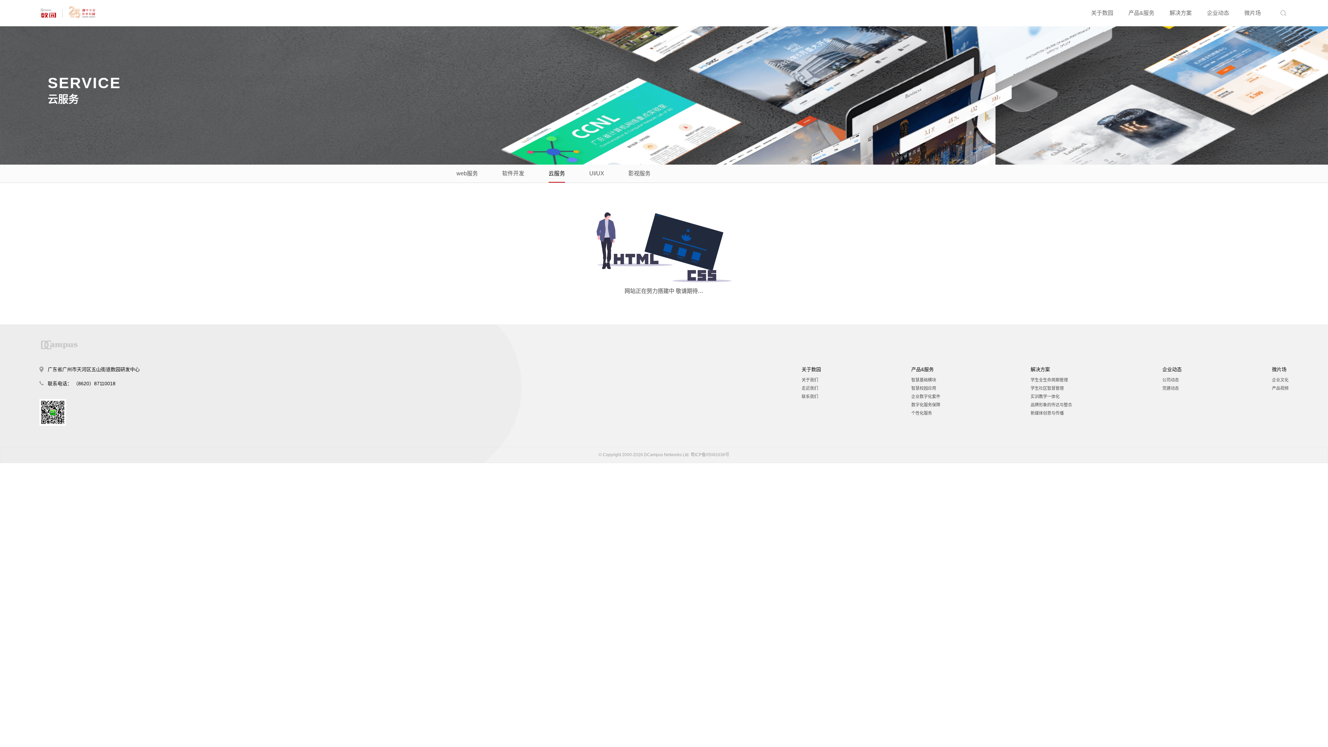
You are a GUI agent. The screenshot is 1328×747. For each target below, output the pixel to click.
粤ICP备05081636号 (710, 454)
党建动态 (1170, 388)
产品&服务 (1141, 13)
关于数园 (1102, 13)
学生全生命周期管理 (1049, 380)
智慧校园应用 (923, 388)
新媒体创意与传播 (1047, 413)
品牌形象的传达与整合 (1051, 405)
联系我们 (810, 396)
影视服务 (639, 173)
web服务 (467, 173)
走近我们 (810, 388)
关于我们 (810, 380)
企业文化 (1280, 380)
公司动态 (1170, 380)
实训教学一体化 (1045, 396)
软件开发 (513, 173)
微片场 (1252, 13)
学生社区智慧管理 (1047, 388)
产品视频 (1280, 388)
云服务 (556, 173)
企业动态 (1218, 13)
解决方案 (1181, 13)
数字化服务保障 (925, 405)
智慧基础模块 (923, 380)
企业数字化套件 (925, 396)
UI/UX (596, 173)
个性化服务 (921, 413)
